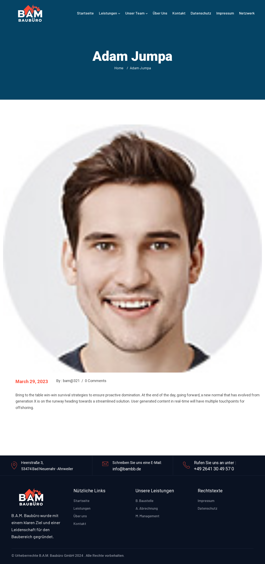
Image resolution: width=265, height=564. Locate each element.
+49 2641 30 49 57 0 (214, 468)
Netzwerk (247, 13)
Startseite (85, 13)
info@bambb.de (126, 468)
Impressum (225, 13)
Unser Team (135, 13)
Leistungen (108, 13)
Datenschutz (201, 13)
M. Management (147, 516)
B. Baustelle (144, 500)
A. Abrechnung (147, 508)
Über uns (160, 13)
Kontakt (179, 13)
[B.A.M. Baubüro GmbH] (29, 12)
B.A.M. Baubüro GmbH (56, 555)
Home (119, 68)
